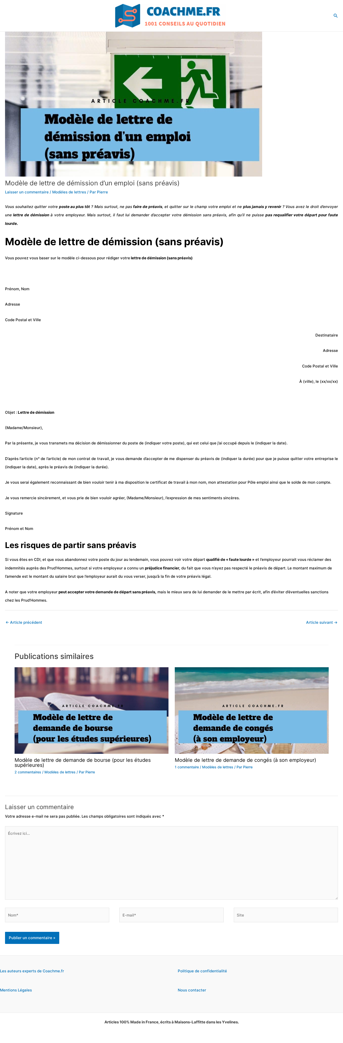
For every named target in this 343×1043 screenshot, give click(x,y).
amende (14, 576)
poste (64, 206)
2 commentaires (28, 772)
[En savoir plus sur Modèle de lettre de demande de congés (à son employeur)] (252, 710)
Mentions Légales (16, 990)
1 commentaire (187, 767)
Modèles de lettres (69, 192)
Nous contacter (192, 990)
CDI (37, 559)
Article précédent (24, 622)
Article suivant (321, 622)
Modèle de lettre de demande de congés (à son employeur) (245, 760)
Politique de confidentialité (202, 971)
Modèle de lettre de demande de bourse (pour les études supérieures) (83, 762)
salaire (60, 576)
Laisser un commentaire (27, 192)
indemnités (15, 568)
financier (171, 568)
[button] (335, 16)
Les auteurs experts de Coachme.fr (32, 971)
